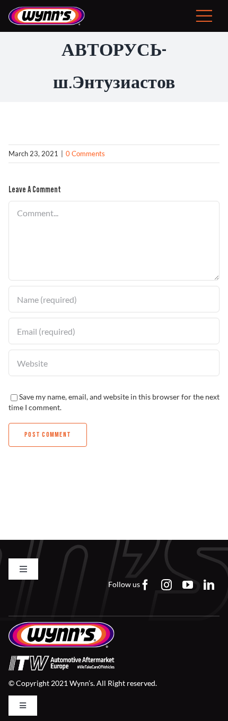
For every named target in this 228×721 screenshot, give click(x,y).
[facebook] (145, 585)
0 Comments (85, 153)
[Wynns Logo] (46, 9)
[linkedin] (209, 585)
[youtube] (187, 585)
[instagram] (166, 585)
